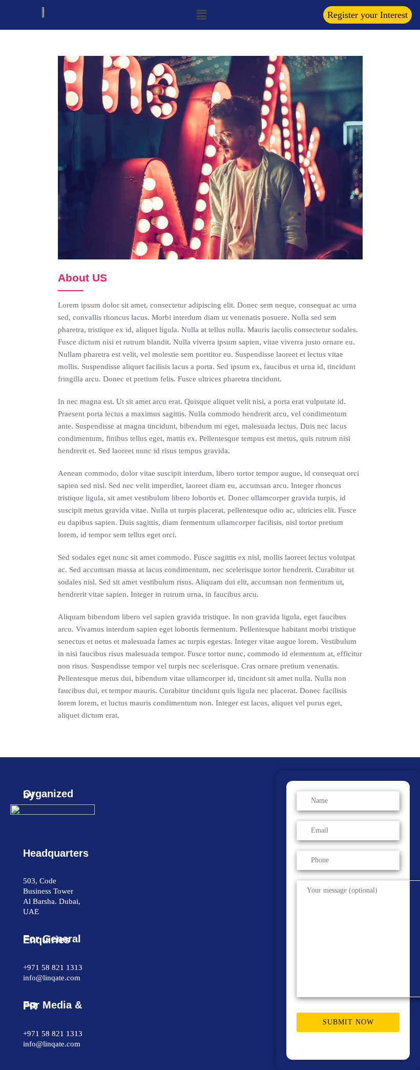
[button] (367, 15)
